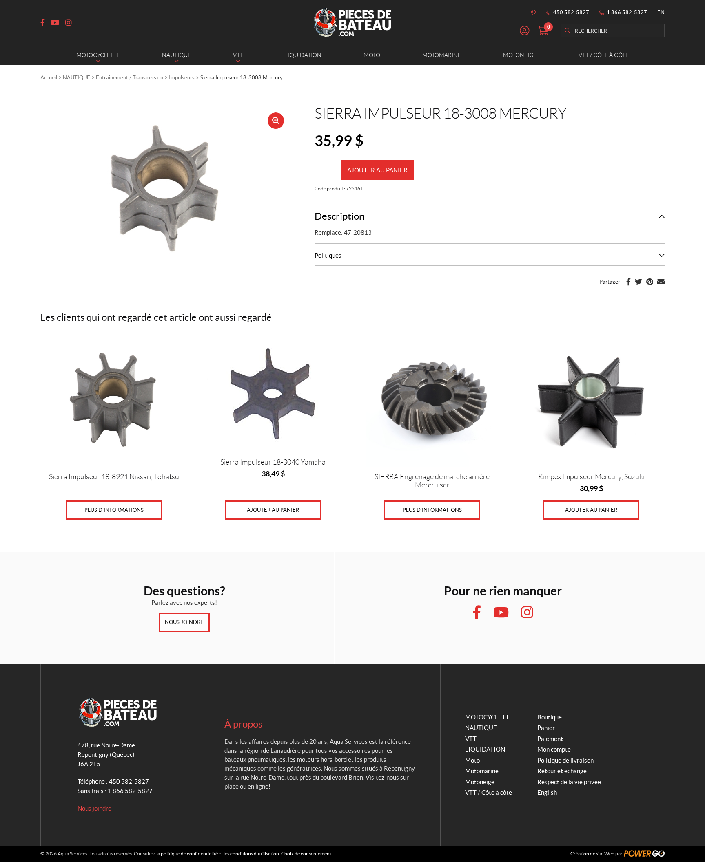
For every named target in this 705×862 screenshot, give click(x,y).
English (547, 792)
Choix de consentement (306, 853)
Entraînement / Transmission (129, 78)
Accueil (48, 78)
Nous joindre (184, 622)
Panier (546, 727)
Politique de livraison (565, 760)
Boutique (549, 717)
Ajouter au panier (377, 170)
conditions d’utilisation (254, 853)
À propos (243, 724)
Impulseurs (182, 78)
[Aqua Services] (352, 22)
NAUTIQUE (76, 78)
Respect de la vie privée (569, 781)
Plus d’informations (114, 510)
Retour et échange (562, 770)
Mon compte (554, 749)
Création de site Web (592, 853)
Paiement (550, 738)
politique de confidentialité (189, 853)
